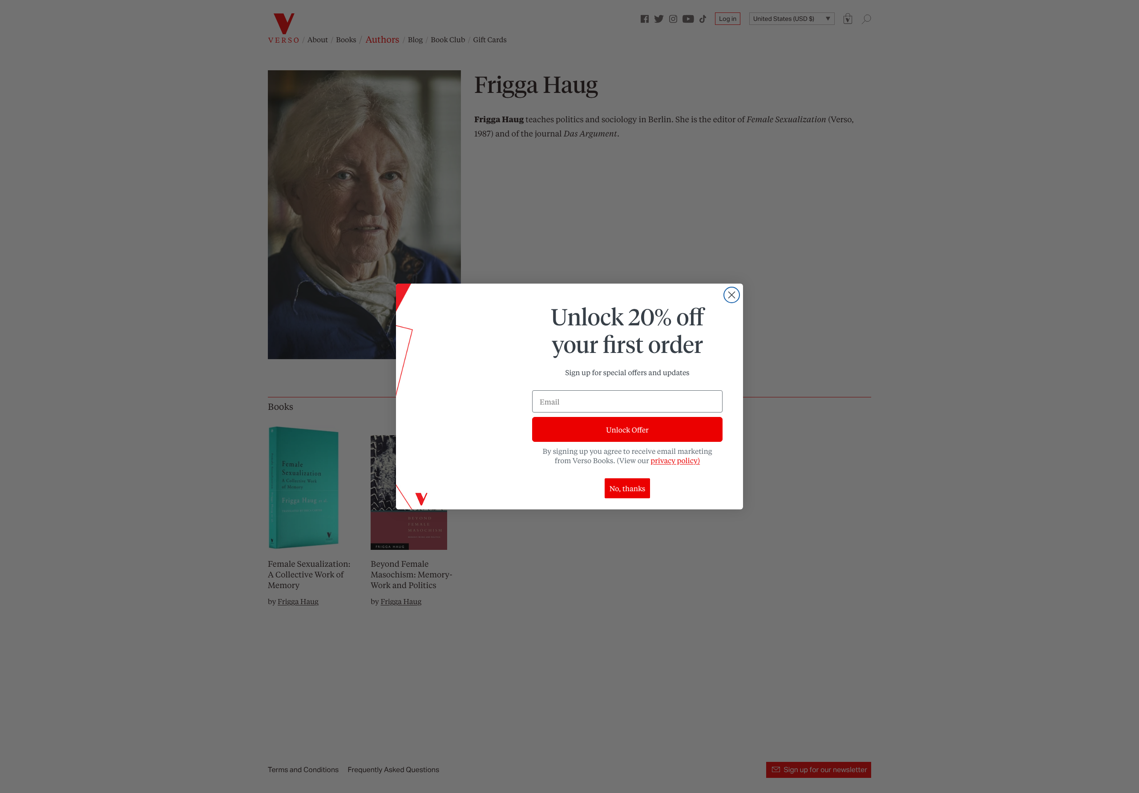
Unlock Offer (627, 429)
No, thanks (628, 488)
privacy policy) (675, 460)
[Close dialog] (731, 295)
